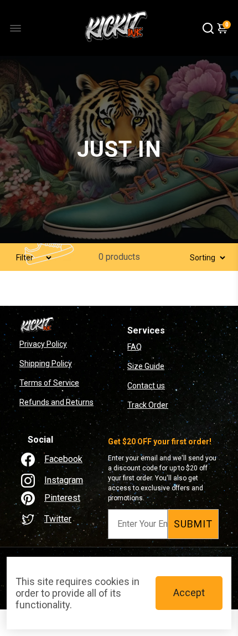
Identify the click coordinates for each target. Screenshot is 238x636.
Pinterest (62, 498)
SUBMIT (193, 524)
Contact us (146, 385)
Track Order (147, 405)
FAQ (134, 346)
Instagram (63, 480)
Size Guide (145, 366)
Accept (189, 592)
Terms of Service (49, 382)
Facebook (63, 459)
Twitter (57, 519)
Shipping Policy (45, 363)
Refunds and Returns (56, 402)
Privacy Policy (43, 344)
